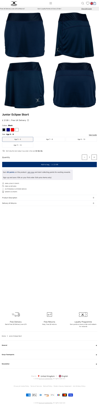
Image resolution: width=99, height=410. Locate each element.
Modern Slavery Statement (62, 386)
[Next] (95, 230)
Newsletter (49, 364)
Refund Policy (47, 386)
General (49, 345)
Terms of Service (36, 386)
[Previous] (90, 230)
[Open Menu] (51, 3)
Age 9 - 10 (81, 139)
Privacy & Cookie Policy (21, 386)
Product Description (9, 198)
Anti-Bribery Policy (79, 386)
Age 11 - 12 (18, 145)
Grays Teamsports (49, 354)
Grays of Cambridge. (46, 378)
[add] (94, 157)
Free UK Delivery (18, 120)
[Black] (4, 129)
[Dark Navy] (8, 129)
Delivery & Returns (9, 203)
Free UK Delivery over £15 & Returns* (12, 9)
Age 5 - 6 (17, 139)
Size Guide (93, 135)
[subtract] (84, 157)
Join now (30, 172)
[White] (17, 129)
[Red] (12, 129)
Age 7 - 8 (49, 139)
